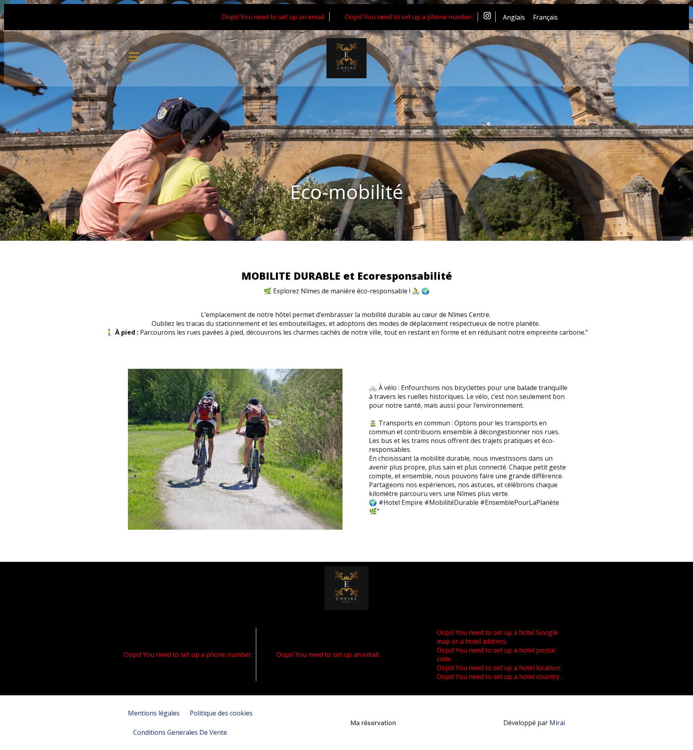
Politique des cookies (221, 713)
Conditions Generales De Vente (180, 732)
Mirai (557, 722)
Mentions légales (154, 713)
